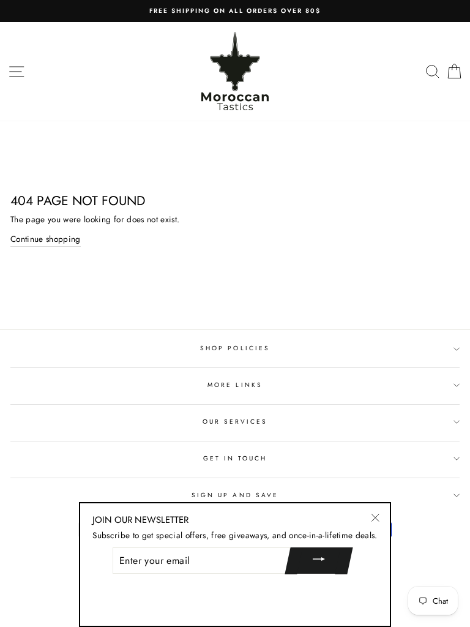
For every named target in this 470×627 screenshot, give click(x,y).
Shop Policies (235, 348)
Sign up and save (235, 495)
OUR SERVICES (235, 421)
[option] (235, 11)
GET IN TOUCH (235, 458)
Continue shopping (45, 239)
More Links (235, 384)
